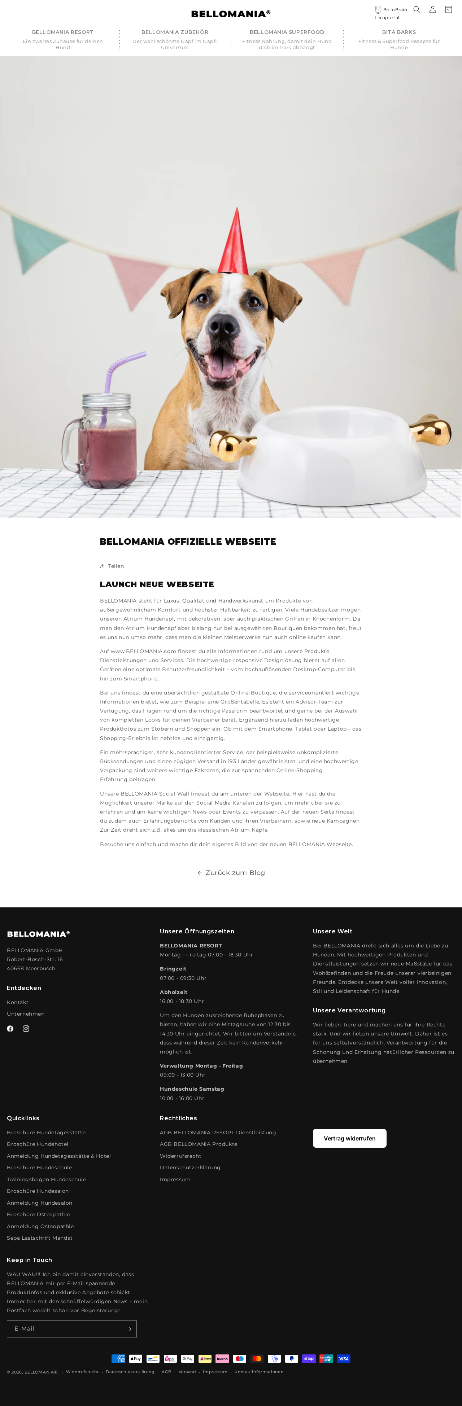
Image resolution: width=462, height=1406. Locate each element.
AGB (166, 1371)
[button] (63, 40)
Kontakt (18, 1002)
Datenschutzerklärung (190, 1167)
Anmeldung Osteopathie (40, 1226)
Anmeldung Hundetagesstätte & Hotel (59, 1156)
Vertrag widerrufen (350, 1138)
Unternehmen (26, 1014)
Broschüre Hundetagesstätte (46, 1132)
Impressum (175, 1179)
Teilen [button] (116, 566)
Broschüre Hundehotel (38, 1144)
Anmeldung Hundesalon (40, 1203)
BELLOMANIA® (41, 1372)
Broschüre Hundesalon (38, 1191)
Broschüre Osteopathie (38, 1214)
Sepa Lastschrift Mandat (40, 1238)
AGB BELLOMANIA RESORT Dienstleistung (218, 1132)
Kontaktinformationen (259, 1371)
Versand (187, 1371)
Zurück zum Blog (235, 873)
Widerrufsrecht (180, 1156)
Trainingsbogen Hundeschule (46, 1179)
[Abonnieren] (128, 1328)
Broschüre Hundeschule (39, 1167)
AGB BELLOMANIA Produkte (198, 1144)
